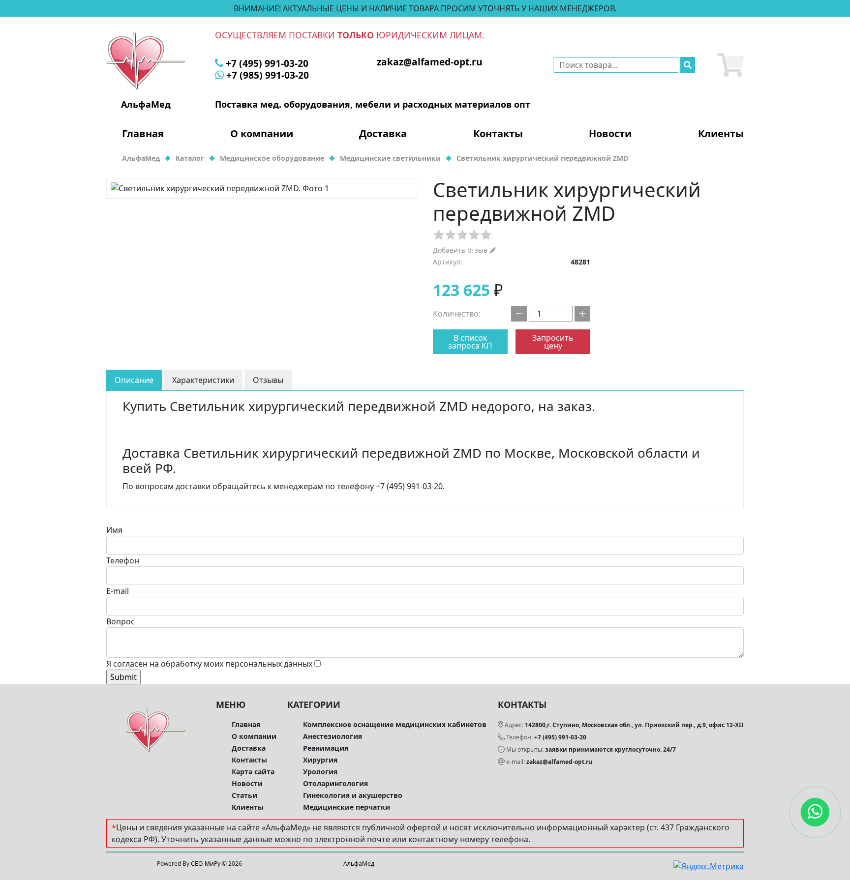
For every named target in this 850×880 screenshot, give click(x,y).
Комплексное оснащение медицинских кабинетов (394, 724)
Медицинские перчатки (346, 807)
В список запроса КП (470, 341)
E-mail (117, 591)
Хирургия (320, 759)
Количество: (457, 313)
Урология (320, 771)
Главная (143, 134)
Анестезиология (332, 736)
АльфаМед (358, 863)
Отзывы (268, 380)
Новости (610, 134)
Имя (114, 530)
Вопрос (120, 621)
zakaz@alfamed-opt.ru (559, 762)
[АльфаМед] (145, 60)
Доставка (383, 134)
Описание (134, 380)
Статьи (244, 795)
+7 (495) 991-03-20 (560, 737)
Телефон (122, 560)
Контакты (498, 134)
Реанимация (325, 748)
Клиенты (721, 134)
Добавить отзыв (461, 250)
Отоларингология (335, 783)
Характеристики (203, 380)
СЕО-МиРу (205, 863)
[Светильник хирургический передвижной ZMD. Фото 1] (262, 188)
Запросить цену (553, 341)
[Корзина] (730, 65)
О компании (261, 134)
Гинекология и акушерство (352, 795)
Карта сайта (253, 771)
